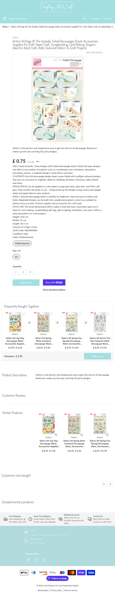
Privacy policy (56, 590)
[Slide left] (104, 484)
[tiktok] (44, 560)
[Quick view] (56, 435)
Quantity (17, 266)
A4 (16, 256)
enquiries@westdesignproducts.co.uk (48, 534)
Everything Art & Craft (53, 585)
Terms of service (70, 590)
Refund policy (43, 590)
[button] (5, 18)
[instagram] (36, 560)
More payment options (54, 289)
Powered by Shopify (71, 585)
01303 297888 (37, 542)
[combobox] (48, 18)
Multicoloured (22, 243)
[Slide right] (110, 484)
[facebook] (28, 560)
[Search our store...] (84, 18)
